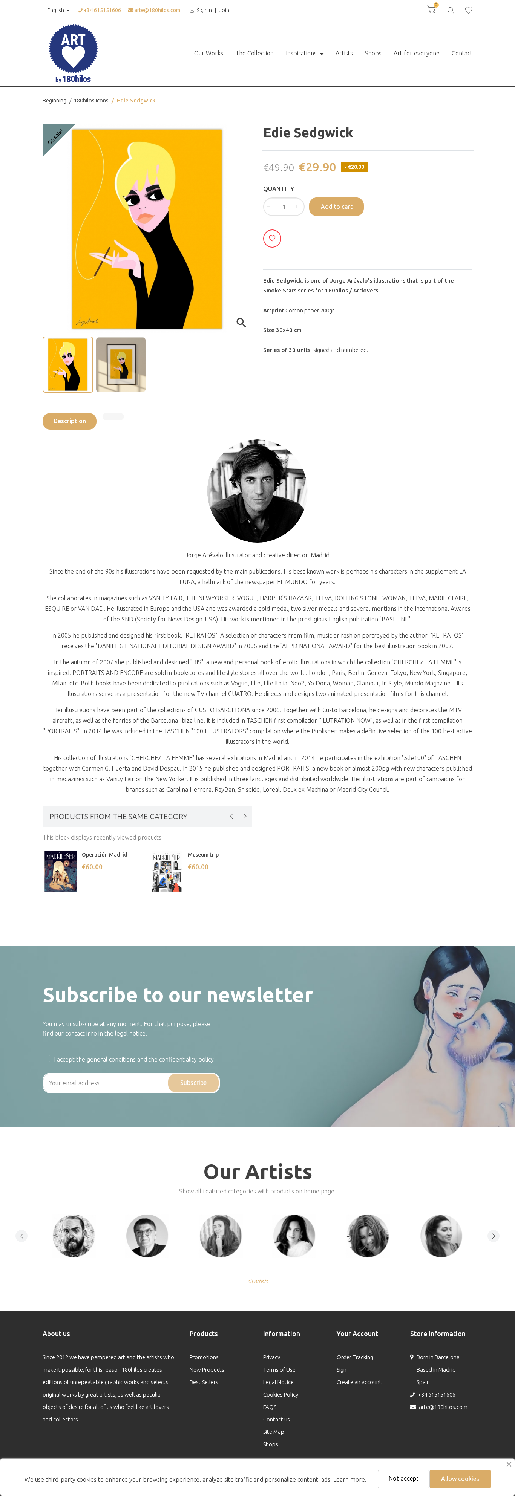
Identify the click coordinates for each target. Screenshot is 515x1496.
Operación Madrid (104, 855)
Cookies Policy (280, 1394)
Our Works (208, 53)
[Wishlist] (468, 10)
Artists (344, 53)
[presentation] (231, 816)
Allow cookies (460, 1478)
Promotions (204, 1357)
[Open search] (450, 9)
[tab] (113, 416)
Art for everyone (417, 53)
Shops (373, 53)
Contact (462, 53)
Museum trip (203, 855)
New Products (207, 1369)
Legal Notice (278, 1382)
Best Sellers (204, 1382)
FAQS (269, 1407)
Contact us (276, 1419)
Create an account (359, 1382)
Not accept (403, 1478)
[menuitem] (208, 53)
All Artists (257, 1282)
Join (224, 10)
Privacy (271, 1357)
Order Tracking (355, 1357)
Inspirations (302, 53)
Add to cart (337, 206)
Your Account (357, 1333)
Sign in (204, 10)
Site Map (273, 1432)
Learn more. (349, 1479)
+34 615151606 (102, 10)
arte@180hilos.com (156, 10)
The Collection (254, 53)
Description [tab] (70, 421)
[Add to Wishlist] (272, 238)
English (55, 10)
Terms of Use (279, 1369)
